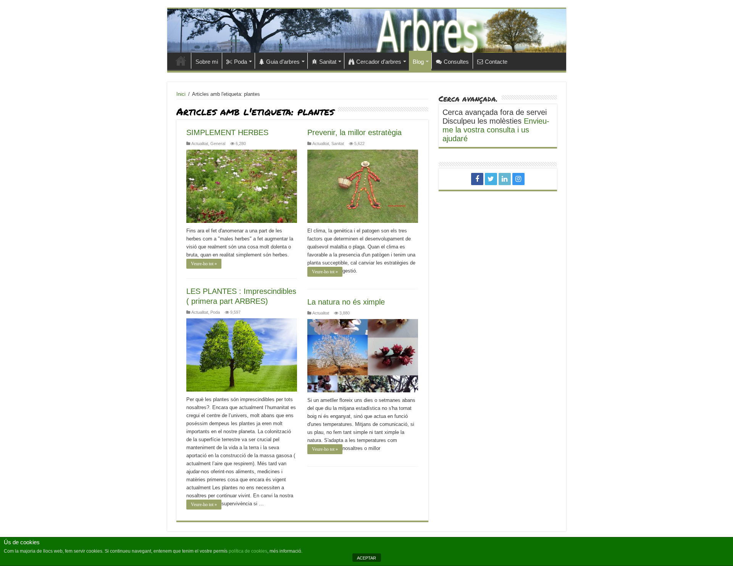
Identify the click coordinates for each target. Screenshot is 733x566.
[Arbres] (366, 31)
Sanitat (327, 61)
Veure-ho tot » (204, 263)
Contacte (496, 61)
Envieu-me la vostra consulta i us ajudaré (495, 130)
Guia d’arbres (283, 61)
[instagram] (518, 179)
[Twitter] (491, 179)
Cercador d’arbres (378, 61)
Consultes (456, 61)
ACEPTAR (366, 558)
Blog (418, 61)
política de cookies (248, 551)
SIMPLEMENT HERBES (227, 132)
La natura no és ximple (346, 302)
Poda (240, 61)
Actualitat (199, 143)
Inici (181, 61)
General (217, 143)
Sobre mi (206, 61)
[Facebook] (477, 179)
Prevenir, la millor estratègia (354, 132)
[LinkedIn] (505, 179)
